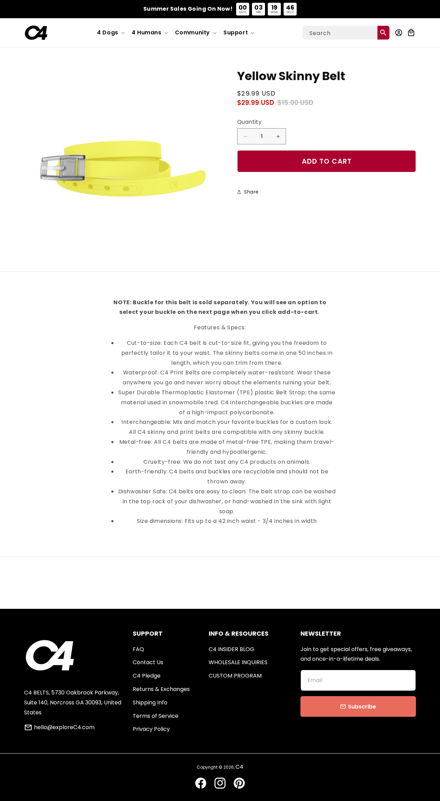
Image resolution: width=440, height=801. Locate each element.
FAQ (138, 649)
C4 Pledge (147, 676)
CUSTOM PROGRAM (235, 676)
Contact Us (148, 662)
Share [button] (251, 191)
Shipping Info (150, 702)
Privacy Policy (151, 729)
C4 (239, 767)
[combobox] (345, 33)
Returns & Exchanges (161, 689)
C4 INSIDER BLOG (231, 649)
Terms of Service (155, 716)
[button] (110, 33)
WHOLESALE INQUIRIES (238, 662)
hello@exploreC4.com (64, 727)
